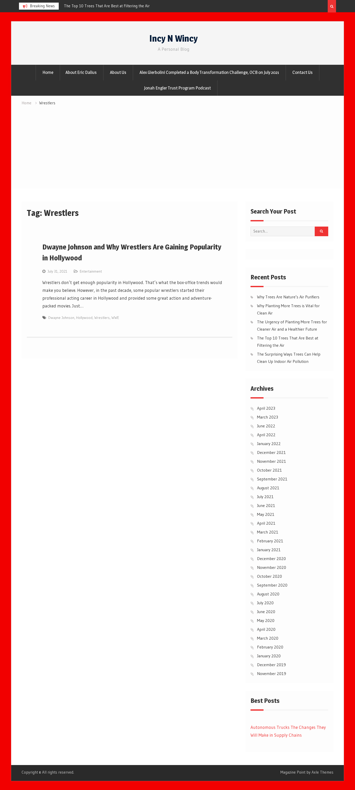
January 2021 (269, 549)
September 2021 (272, 478)
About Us (118, 72)
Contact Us (302, 72)
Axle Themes (322, 772)
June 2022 (266, 425)
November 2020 (271, 567)
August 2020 (268, 593)
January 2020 (269, 655)
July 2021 (265, 496)
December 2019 (271, 664)
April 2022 (266, 434)
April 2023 (266, 408)
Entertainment (91, 271)
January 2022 (269, 443)
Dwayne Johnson (61, 317)
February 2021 (270, 540)
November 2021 (271, 461)
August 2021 (268, 487)
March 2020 (267, 638)
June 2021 (266, 505)
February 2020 (270, 647)
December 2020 (271, 558)
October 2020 (269, 576)
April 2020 (266, 629)
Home (47, 72)
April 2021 (266, 523)
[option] (83, 6)
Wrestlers (102, 317)
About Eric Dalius (81, 72)
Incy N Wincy (173, 38)
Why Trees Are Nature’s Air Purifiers (288, 296)
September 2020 (272, 585)
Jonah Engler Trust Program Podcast (177, 88)
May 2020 (265, 620)
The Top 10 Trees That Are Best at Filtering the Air (79, 5)
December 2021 (271, 452)
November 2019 (271, 673)
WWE (115, 317)
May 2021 (265, 514)
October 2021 (269, 470)
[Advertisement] (177, 145)
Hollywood (84, 317)
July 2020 (265, 602)
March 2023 (267, 417)
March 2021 (267, 532)
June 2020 (266, 611)
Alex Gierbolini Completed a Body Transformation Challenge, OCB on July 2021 (209, 72)
